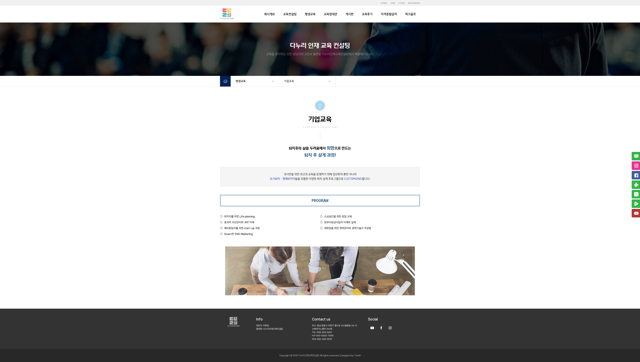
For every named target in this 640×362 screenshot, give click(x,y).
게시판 (350, 14)
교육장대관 (330, 14)
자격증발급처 (389, 14)
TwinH (357, 355)
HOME (384, 3)
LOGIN (401, 3)
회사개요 (269, 14)
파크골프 (410, 14)
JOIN (392, 3)
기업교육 (289, 81)
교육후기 (367, 14)
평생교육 (310, 14)
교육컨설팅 (289, 14)
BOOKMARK (414, 3)
